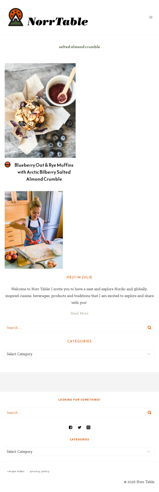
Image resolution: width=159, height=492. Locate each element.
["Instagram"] (88, 427)
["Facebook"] (70, 427)
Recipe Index (16, 471)
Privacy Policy (40, 471)
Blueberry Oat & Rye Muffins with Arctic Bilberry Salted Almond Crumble (44, 172)
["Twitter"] (79, 427)
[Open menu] (150, 17)
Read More (79, 313)
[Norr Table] (48, 17)
